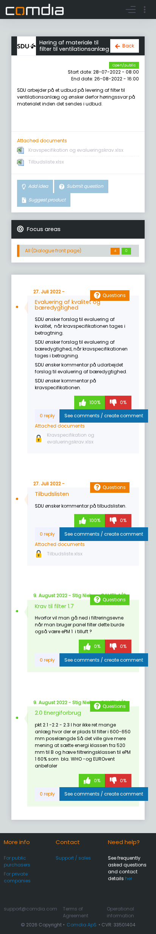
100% (94, 402)
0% (122, 402)
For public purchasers (17, 861)
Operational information (120, 912)
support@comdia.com (30, 909)
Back (128, 45)
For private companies (17, 877)
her (128, 878)
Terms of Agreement (75, 912)
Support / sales (73, 858)
